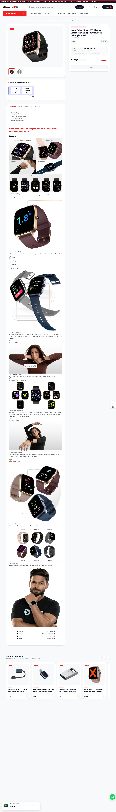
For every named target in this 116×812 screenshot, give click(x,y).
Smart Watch (82, 27)
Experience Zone (36, 13)
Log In (98, 7)
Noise (10, 461)
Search (79, 7)
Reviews (28, 107)
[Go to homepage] (11, 7)
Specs (20, 107)
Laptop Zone (72, 13)
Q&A (37, 107)
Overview (13, 107)
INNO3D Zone (84, 13)
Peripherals (61, 13)
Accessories (16, 20)
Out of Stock (89, 67)
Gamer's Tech (49, 13)
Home (8, 20)
